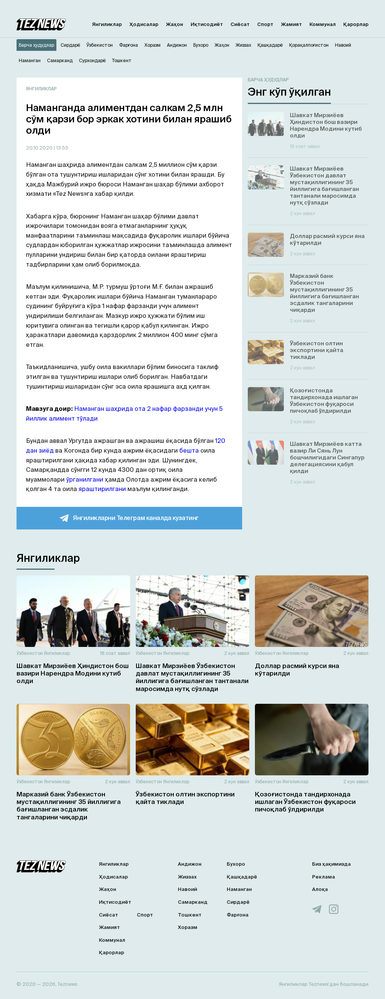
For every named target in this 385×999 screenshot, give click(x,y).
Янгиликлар (107, 24)
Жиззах (187, 877)
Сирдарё (238, 902)
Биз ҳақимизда (331, 864)
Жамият (291, 24)
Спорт (265, 24)
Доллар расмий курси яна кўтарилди (297, 669)
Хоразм (187, 927)
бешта (189, 450)
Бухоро (236, 864)
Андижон (190, 864)
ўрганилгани (84, 479)
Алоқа (320, 889)
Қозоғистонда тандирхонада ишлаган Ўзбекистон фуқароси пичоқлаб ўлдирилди (305, 801)
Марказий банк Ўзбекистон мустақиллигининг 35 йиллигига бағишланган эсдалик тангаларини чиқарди (69, 805)
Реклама (323, 877)
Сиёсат (240, 24)
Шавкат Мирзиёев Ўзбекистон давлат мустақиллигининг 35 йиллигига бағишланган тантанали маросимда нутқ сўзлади (192, 677)
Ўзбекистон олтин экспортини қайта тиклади (185, 797)
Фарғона (238, 915)
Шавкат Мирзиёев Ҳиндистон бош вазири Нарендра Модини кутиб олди (73, 673)
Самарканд (193, 902)
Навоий (187, 889)
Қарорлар (355, 24)
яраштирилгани (102, 488)
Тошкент (190, 915)
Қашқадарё (242, 877)
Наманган (239, 889)
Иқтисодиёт (207, 24)
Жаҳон (174, 24)
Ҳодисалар (143, 24)
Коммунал (322, 24)
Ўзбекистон (30, 653)
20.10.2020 (40, 148)
